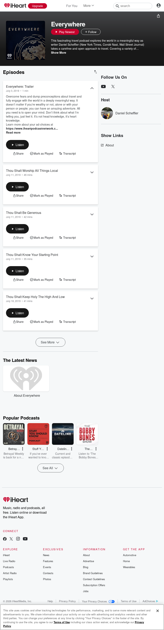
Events (47, 567)
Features (48, 561)
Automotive (129, 555)
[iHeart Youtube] (25, 539)
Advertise (88, 561)
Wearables (129, 567)
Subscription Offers (94, 585)
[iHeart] (15, 6)
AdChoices (149, 601)
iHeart (6, 555)
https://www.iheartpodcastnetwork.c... (32, 128)
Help (50, 601)
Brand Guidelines (93, 573)
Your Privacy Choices (94, 601)
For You (71, 5)
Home (126, 561)
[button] (105, 32)
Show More (58, 52)
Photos (47, 579)
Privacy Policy (67, 601)
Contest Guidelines (94, 579)
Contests (48, 573)
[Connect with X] (11, 539)
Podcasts (8, 567)
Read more (13, 132)
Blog (85, 567)
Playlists (8, 579)
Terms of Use (128, 601)
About (109, 145)
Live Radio (9, 561)
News (46, 555)
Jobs (86, 591)
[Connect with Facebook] (5, 539)
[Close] (157, 610)
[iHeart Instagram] (18, 539)
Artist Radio (10, 573)
